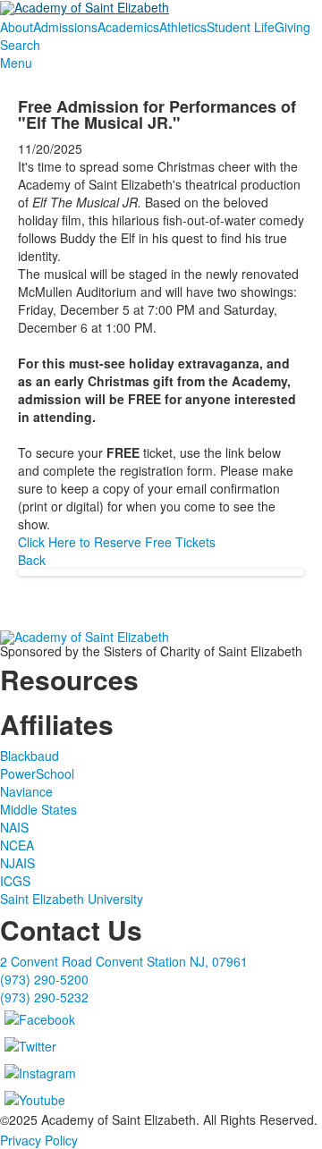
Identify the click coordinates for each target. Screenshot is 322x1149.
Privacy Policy (39, 1140)
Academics (128, 27)
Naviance (26, 791)
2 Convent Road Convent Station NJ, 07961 (124, 961)
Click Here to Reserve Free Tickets (117, 542)
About (16, 27)
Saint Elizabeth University (71, 899)
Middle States (38, 809)
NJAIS (17, 863)
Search (20, 45)
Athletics (183, 27)
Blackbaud (29, 756)
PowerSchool (37, 773)
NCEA (17, 845)
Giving (292, 27)
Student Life (241, 27)
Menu (16, 63)
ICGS (15, 881)
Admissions (65, 27)
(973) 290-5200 (44, 979)
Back (32, 560)
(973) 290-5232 (44, 997)
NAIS (14, 827)
